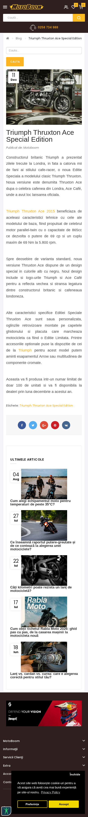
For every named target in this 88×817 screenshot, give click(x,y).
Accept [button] (64, 804)
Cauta (15, 62)
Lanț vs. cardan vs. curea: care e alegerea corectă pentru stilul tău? (44, 675)
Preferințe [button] (32, 804)
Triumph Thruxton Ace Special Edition (55, 38)
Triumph (25, 350)
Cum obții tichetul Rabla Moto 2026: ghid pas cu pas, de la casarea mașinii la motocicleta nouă (43, 632)
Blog (19, 38)
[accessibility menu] (6, 811)
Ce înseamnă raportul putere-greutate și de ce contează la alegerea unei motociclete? (42, 545)
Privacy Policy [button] (50, 792)
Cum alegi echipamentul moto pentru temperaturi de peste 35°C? (40, 502)
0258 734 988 (48, 27)
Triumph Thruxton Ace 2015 (30, 211)
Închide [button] (75, 774)
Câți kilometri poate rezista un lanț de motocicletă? (41, 589)
